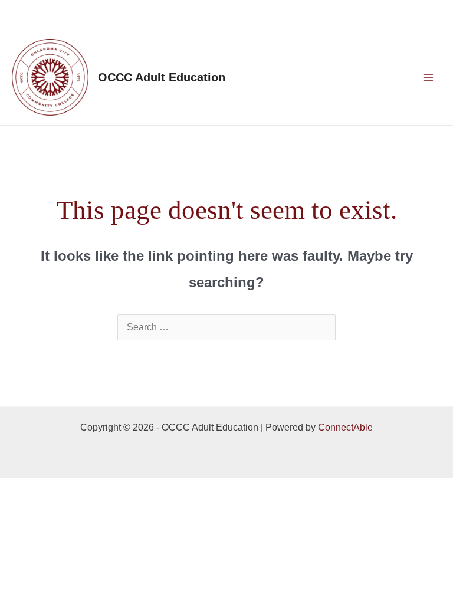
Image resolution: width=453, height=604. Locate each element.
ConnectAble (345, 427)
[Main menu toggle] (428, 77)
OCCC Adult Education (161, 77)
